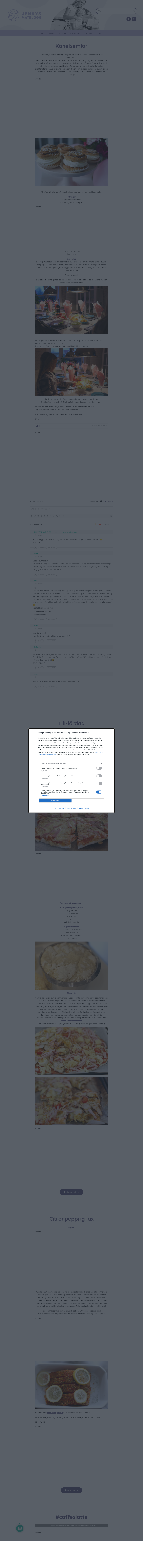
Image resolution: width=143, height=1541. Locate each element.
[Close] (110, 733)
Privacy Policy (84, 808)
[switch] (99, 768)
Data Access (71, 808)
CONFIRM (55, 800)
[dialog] (71, 770)
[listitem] (71, 763)
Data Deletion (59, 808)
